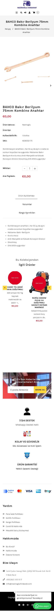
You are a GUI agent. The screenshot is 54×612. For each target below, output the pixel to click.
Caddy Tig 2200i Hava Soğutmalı (15, 288)
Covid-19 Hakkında (13, 526)
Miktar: (7, 168)
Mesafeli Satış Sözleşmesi (17, 530)
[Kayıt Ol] (30, 13)
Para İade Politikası (14, 514)
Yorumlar (27, 204)
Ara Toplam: (9, 176)
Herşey (8, 29)
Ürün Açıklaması (26, 195)
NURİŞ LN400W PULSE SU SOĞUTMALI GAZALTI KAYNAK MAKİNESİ (39, 303)
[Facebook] (19, 605)
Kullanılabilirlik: (10, 135)
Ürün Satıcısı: (9, 125)
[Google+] (28, 605)
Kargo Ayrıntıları (27, 212)
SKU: (5, 141)
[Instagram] (32, 605)
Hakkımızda (11, 551)
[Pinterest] (23, 605)
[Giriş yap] (25, 13)
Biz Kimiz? (10, 547)
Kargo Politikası (12, 522)
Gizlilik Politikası (12, 518)
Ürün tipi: (7, 130)
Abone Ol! (40, 390)
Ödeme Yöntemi (12, 555)
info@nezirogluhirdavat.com (19, 584)
